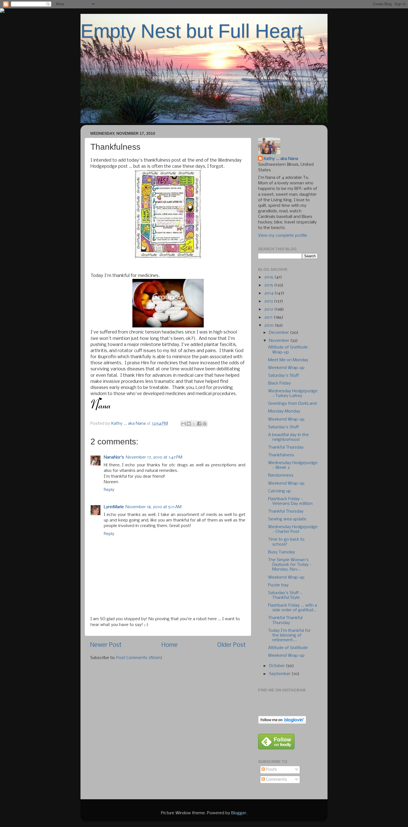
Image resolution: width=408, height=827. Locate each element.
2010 (269, 325)
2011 (269, 317)
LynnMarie (114, 507)
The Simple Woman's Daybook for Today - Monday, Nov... (290, 565)
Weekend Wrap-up (286, 368)
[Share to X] (194, 423)
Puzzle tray (278, 585)
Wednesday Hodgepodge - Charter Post (293, 529)
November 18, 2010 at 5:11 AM (153, 507)
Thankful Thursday (286, 447)
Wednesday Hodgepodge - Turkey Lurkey (293, 393)
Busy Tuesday (281, 552)
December (279, 332)
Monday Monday (284, 411)
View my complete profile (282, 235)
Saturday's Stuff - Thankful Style (285, 595)
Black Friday (279, 383)
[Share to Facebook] (199, 423)
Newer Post (106, 645)
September (280, 674)
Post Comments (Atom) (139, 658)
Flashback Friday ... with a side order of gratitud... (292, 607)
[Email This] (183, 423)
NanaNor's (114, 457)
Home (170, 645)
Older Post (231, 645)
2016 (269, 277)
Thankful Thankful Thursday (285, 620)
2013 (269, 301)
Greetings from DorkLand (292, 403)
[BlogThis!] (189, 423)
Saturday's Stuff (283, 375)
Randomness (280, 475)
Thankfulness (281, 455)
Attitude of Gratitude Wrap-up (288, 349)
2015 (269, 285)
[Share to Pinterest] (204, 423)
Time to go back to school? (286, 541)
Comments (276, 779)
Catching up (279, 491)
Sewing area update (287, 519)
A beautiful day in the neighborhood (288, 437)
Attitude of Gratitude (288, 648)
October (277, 666)
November (279, 341)
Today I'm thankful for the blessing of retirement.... (289, 635)
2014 (269, 293)
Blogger (238, 813)
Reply (109, 490)
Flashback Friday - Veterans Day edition (290, 501)
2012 (269, 309)
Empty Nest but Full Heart (191, 31)
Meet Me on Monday (288, 360)
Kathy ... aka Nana (281, 159)
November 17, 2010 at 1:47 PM (154, 457)
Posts (271, 769)
